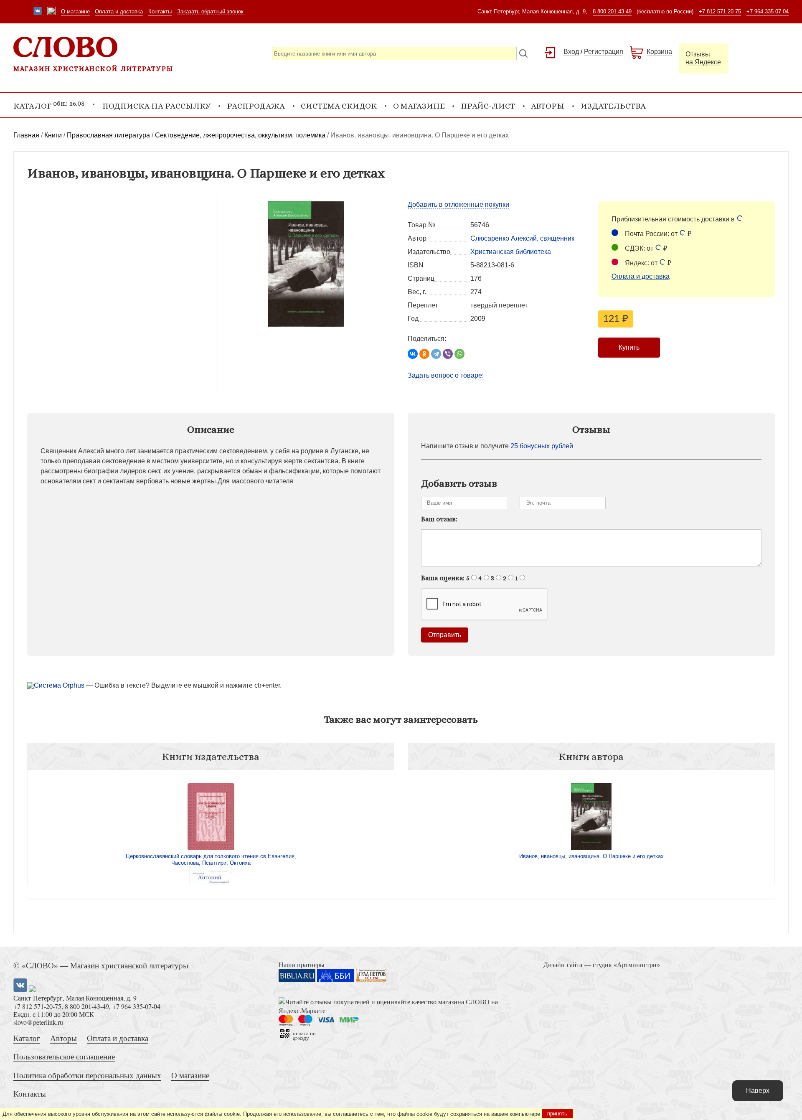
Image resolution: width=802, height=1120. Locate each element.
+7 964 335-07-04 (767, 11)
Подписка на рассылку (156, 106)
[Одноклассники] (424, 354)
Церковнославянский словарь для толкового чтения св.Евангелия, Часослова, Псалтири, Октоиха (211, 859)
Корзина (659, 51)
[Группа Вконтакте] (37, 12)
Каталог (26, 1038)
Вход (571, 51)
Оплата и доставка (119, 11)
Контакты (160, 11)
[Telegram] (436, 354)
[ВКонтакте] (413, 354)
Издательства (613, 106)
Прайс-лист (488, 106)
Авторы (547, 106)
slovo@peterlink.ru (38, 1022)
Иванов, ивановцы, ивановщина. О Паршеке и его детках (591, 856)
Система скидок (339, 106)
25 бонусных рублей (541, 446)
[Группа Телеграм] (51, 12)
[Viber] (448, 354)
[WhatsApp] (459, 354)
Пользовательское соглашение (64, 1056)
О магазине (75, 11)
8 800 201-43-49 (612, 11)
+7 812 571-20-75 (720, 11)
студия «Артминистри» (626, 964)
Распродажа (256, 106)
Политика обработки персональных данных (87, 1075)
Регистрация (603, 51)
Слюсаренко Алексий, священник (522, 238)
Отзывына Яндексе (703, 58)
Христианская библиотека (510, 251)
